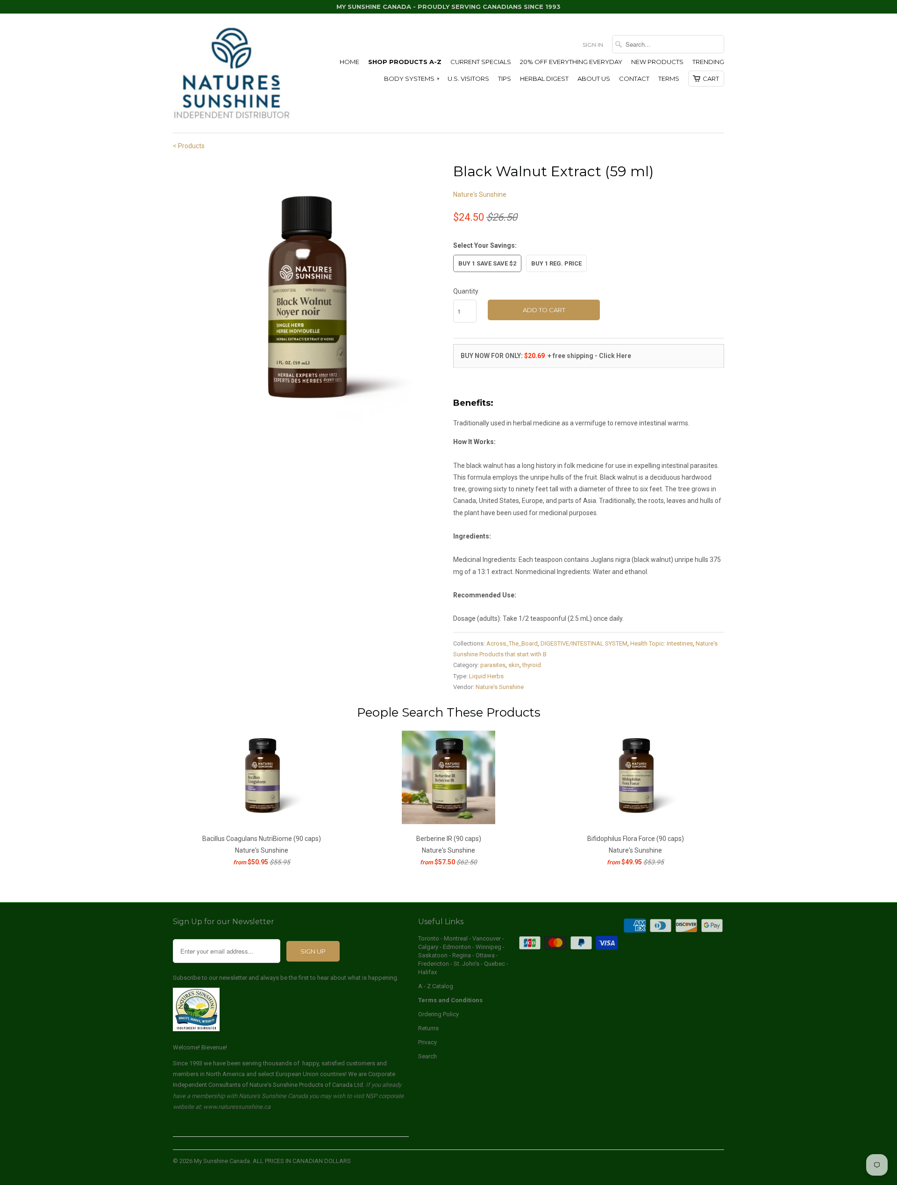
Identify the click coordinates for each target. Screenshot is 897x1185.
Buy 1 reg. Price (556, 263)
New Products (657, 61)
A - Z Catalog (435, 986)
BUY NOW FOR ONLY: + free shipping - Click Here (545, 355)
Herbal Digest (544, 78)
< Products (189, 146)
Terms (668, 78)
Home (349, 61)
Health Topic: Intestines (661, 643)
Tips (504, 78)
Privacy (427, 1042)
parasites (492, 664)
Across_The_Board (512, 643)
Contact (634, 78)
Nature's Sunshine (479, 194)
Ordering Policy (438, 1014)
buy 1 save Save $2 (487, 263)
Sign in (593, 44)
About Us (593, 78)
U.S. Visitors (468, 78)
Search (427, 1056)
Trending (708, 61)
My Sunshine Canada (222, 1160)
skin (514, 664)
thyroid (531, 664)
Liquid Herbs (486, 676)
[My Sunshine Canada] (231, 73)
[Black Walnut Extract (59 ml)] (308, 296)
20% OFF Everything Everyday (571, 61)
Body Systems (411, 78)
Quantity (465, 291)
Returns (428, 1028)
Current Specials (480, 61)
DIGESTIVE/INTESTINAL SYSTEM (584, 643)
